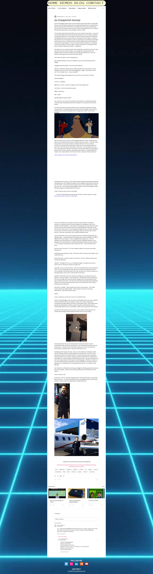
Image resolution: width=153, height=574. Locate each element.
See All (103, 467)
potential (90, 451)
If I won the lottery (93, 482)
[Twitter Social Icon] (66, 505)
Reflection (92, 8)
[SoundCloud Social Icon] (81, 505)
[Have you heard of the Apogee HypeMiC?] (76, 475)
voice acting (91, 453)
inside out (96, 451)
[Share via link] (63, 457)
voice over (85, 453)
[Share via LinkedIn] (60, 457)
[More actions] (98, 16)
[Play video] (76, 166)
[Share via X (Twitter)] (57, 457)
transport (81, 451)
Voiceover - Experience (77, 8)
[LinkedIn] (76, 505)
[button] (103, 8)
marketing (74, 453)
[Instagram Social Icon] (71, 505)
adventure (75, 451)
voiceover (79, 453)
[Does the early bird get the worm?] (57, 475)
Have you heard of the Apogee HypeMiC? (74, 482)
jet (85, 451)
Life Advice (62, 8)
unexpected (68, 451)
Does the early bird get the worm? (56, 482)
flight (68, 453)
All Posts (51, 8)
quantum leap (58, 453)
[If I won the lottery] (96, 475)
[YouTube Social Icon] (86, 505)
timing (64, 453)
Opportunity (62, 451)
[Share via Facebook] (55, 457)
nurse (56, 451)
